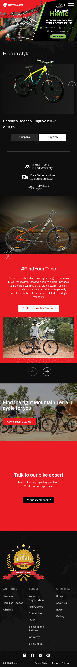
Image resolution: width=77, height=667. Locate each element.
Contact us (35, 613)
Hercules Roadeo (13, 603)
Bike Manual (36, 643)
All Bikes (8, 609)
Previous (32, 371)
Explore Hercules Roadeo (38, 308)
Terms (55, 663)
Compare (24, 137)
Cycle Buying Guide (19, 421)
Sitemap (66, 663)
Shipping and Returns (36, 628)
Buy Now (53, 137)
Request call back (37, 500)
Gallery (60, 616)
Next (72, 84)
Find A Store (36, 606)
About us (61, 603)
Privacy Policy (41, 663)
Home (59, 596)
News (59, 609)
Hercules (8, 596)
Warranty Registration (36, 598)
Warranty (34, 637)
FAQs (32, 620)
